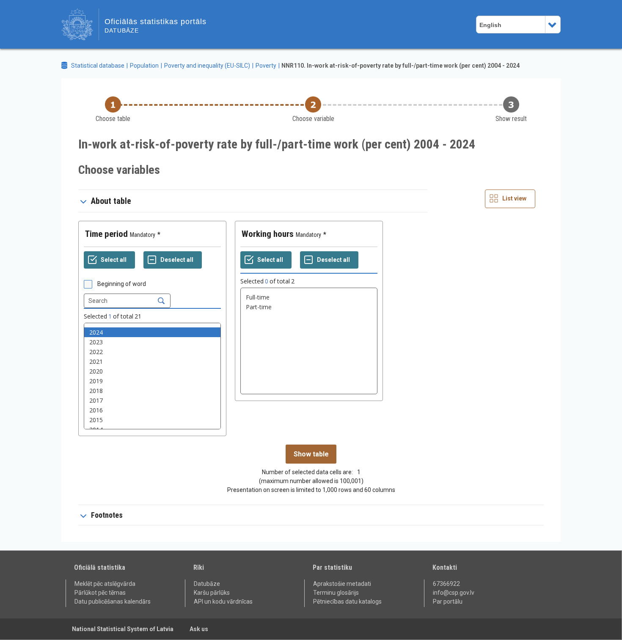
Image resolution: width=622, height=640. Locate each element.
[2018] (152, 391)
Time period (106, 234)
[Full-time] (309, 297)
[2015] (152, 420)
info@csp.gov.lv (453, 592)
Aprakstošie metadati (342, 583)
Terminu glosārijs (336, 592)
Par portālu (447, 601)
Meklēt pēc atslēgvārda (104, 583)
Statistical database (97, 65)
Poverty (266, 65)
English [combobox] (490, 25)
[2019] (152, 381)
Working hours (268, 234)
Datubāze (207, 583)
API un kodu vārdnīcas (223, 601)
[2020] (152, 371)
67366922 (446, 583)
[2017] (152, 400)
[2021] (152, 361)
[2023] (152, 342)
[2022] (152, 352)
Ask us (199, 629)
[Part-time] (309, 307)
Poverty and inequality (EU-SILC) (207, 65)
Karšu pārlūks (212, 592)
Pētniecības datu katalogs (347, 601)
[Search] (161, 301)
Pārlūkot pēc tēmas (100, 592)
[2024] (152, 332)
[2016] (152, 410)
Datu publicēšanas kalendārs (112, 601)
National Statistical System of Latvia (122, 629)
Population (144, 65)
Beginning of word (121, 283)
